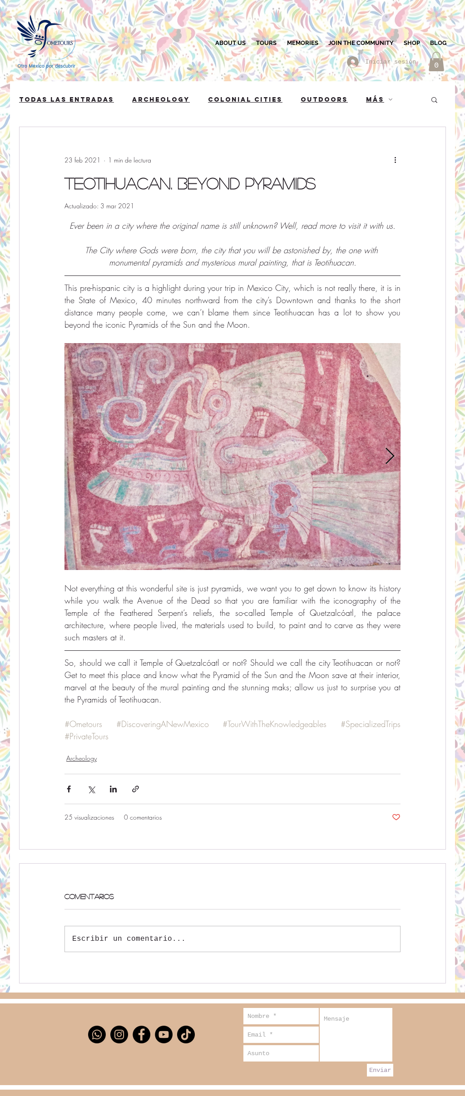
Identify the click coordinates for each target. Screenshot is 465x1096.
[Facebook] (141, 1034)
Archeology (161, 99)
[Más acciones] (395, 159)
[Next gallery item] (390, 457)
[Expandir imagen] (232, 456)
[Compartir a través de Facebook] (68, 789)
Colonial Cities (245, 99)
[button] (436, 61)
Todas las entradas (66, 99)
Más (375, 99)
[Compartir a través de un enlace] (135, 789)
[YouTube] (164, 1034)
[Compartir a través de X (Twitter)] (91, 789)
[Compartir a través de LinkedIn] (113, 789)
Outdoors (324, 99)
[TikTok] (186, 1034)
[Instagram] (119, 1034)
